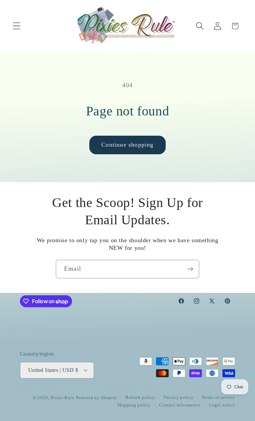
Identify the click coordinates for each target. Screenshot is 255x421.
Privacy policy (178, 397)
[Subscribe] (190, 269)
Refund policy (140, 397)
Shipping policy (134, 404)
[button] (17, 26)
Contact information (180, 404)
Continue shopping (127, 144)
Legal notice (222, 404)
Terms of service (218, 397)
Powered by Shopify (96, 397)
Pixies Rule (62, 397)
